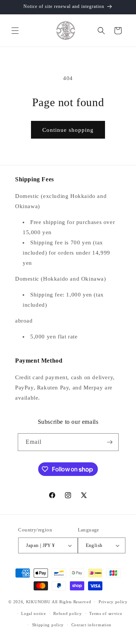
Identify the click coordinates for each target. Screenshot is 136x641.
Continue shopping (68, 130)
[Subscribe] (110, 442)
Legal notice (33, 613)
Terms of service (105, 613)
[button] (15, 30)
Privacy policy (113, 601)
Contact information (91, 624)
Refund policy (67, 613)
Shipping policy (48, 624)
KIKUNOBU (38, 601)
